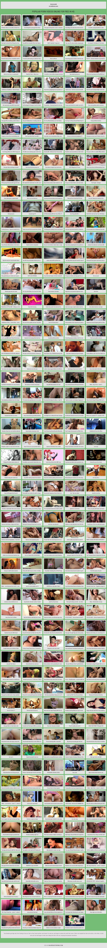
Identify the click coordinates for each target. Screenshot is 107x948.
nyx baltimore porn (53, 6)
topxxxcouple (53, 4)
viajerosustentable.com (55, 945)
